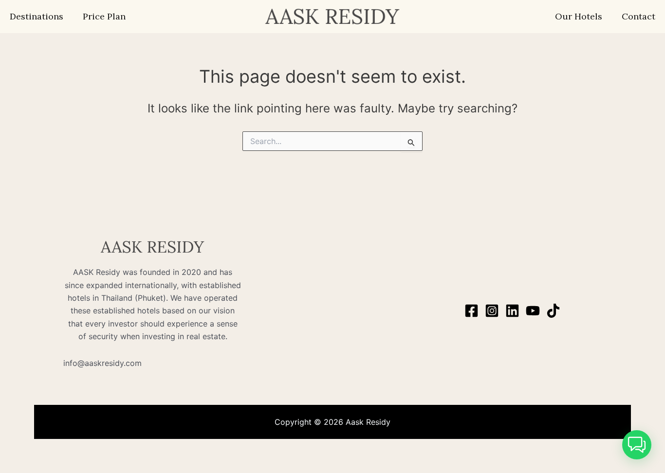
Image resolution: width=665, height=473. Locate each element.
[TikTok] (553, 311)
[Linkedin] (512, 311)
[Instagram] (492, 311)
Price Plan (104, 16)
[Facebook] (471, 311)
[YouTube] (533, 311)
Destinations (36, 16)
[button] (636, 444)
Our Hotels (578, 16)
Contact (638, 16)
